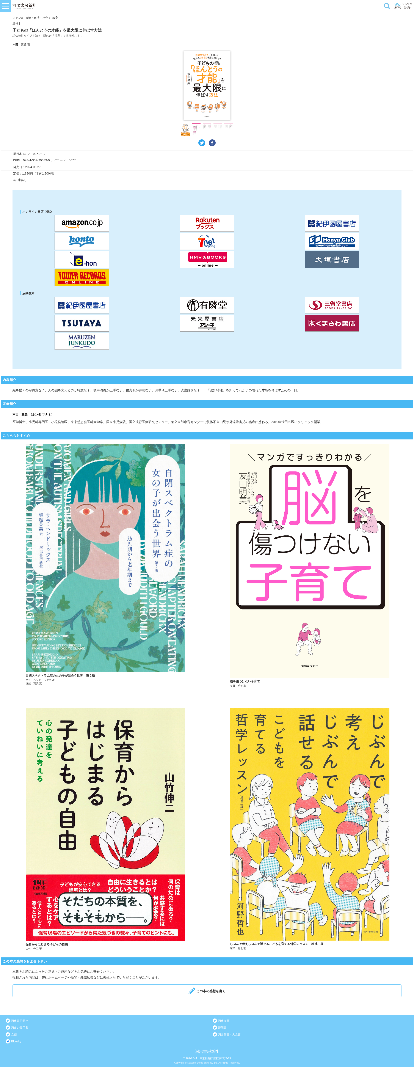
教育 (55, 17)
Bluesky (16, 1041)
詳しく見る (105, 566)
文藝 (14, 1034)
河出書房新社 (19, 1020)
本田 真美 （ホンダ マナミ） (33, 414)
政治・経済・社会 (36, 17)
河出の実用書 (19, 1027)
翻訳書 (222, 1027)
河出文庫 (223, 1020)
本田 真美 (20, 44)
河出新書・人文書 (229, 1034)
